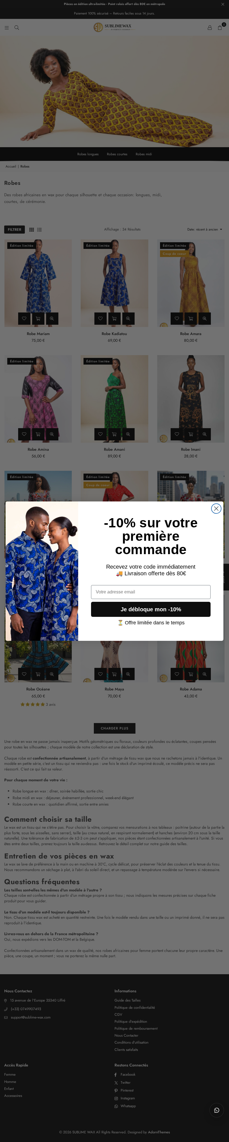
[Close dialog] (216, 508)
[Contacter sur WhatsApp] (216, 1110)
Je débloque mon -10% (151, 609)
